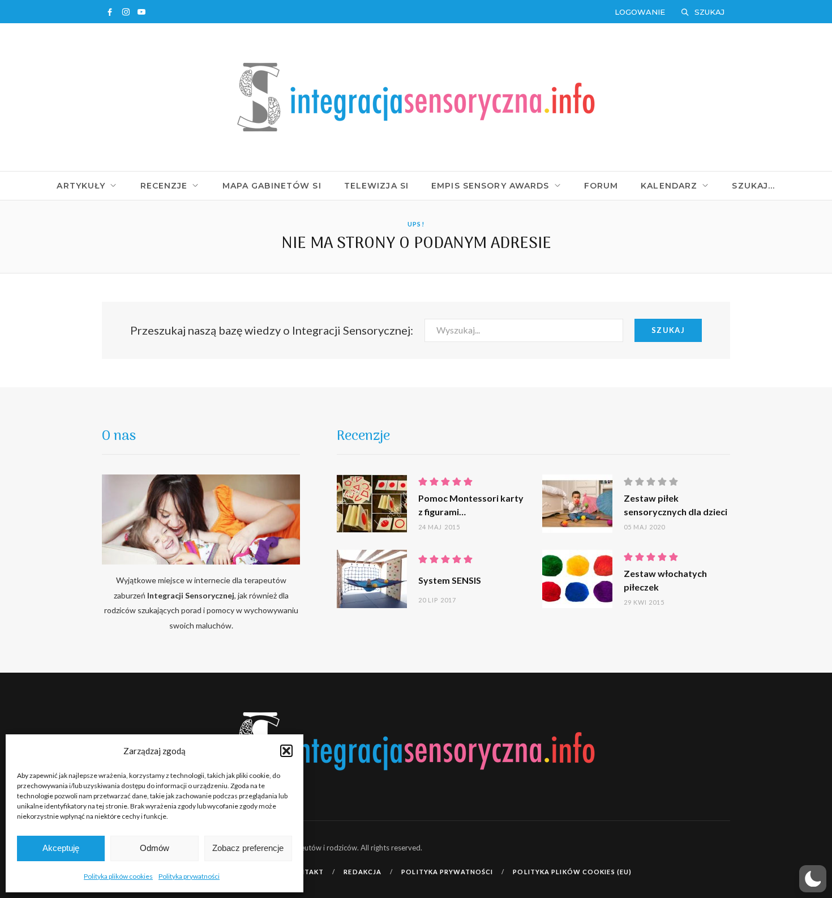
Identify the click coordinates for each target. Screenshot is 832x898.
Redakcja (362, 871)
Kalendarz (669, 186)
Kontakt (306, 871)
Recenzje (164, 186)
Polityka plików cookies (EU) (572, 871)
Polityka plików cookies (118, 876)
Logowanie (640, 11)
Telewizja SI (376, 186)
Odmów (154, 848)
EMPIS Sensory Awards (490, 186)
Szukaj (668, 330)
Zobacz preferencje (248, 848)
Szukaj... (753, 186)
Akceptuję (60, 848)
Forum (601, 186)
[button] (286, 750)
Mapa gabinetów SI (271, 186)
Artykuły (81, 186)
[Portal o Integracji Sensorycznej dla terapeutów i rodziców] (416, 96)
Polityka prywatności (189, 876)
